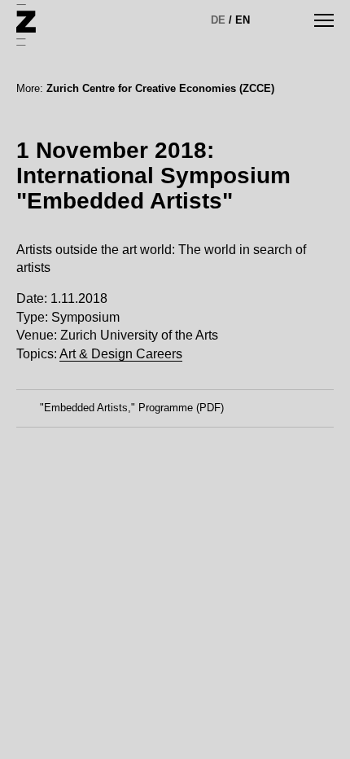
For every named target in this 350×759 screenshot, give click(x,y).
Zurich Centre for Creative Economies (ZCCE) (160, 88)
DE (218, 20)
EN (242, 20)
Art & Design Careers (120, 354)
